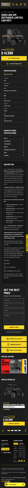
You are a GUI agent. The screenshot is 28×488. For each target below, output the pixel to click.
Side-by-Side (11, 12)
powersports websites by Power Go (19, 477)
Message (7, 315)
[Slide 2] (12, 430)
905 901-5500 (7, 452)
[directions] (20, 4)
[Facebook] (19, 461)
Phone (6, 305)
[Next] (25, 430)
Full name (7, 300)
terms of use (5, 473)
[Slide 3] (16, 430)
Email (6, 310)
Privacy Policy (9, 332)
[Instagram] (22, 461)
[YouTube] (24, 461)
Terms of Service (16, 332)
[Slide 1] (8, 430)
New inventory (4, 12)
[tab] (16, 444)
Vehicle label (9, 74)
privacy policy (23, 472)
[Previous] (2, 430)
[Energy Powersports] (5, 4)
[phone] (17, 4)
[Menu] (25, 4)
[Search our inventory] (13, 4)
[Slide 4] (19, 430)
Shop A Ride (9, 479)
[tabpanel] (19, 452)
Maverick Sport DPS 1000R (13, 405)
